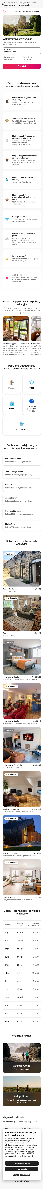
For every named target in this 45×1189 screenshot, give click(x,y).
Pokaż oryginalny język (24, 5)
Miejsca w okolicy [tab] (9, 1122)
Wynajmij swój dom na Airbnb (27, 11)
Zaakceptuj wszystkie (22, 1163)
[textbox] (12, 59)
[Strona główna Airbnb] (4, 11)
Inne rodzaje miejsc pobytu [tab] (28, 1122)
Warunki (27, 1181)
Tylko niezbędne (22, 1169)
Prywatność (18, 1181)
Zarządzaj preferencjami (21, 1175)
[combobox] (21, 52)
